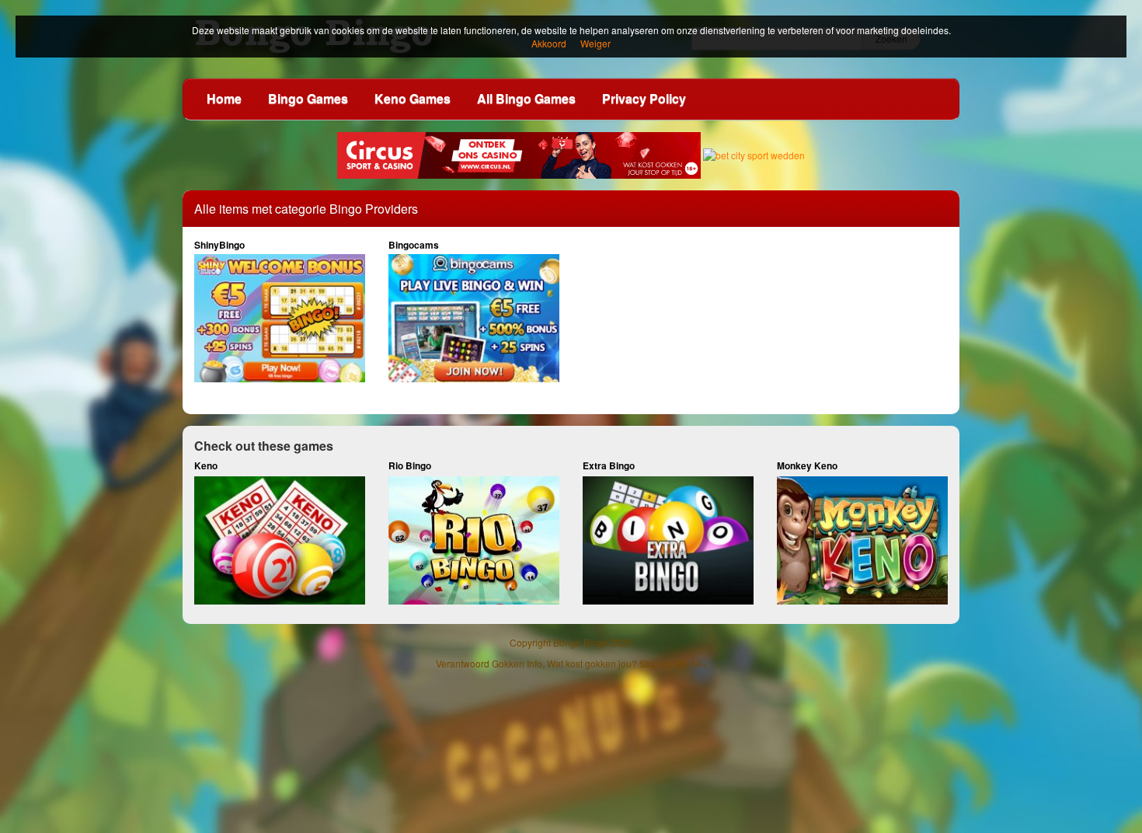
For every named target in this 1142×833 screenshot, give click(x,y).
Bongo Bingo (580, 642)
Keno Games (412, 98)
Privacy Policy (644, 98)
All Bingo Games (526, 98)
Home (224, 98)
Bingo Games (308, 98)
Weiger (595, 43)
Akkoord (548, 43)
